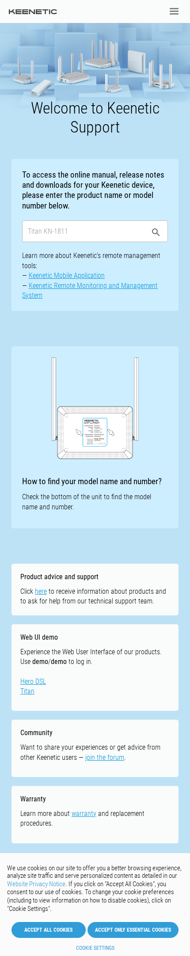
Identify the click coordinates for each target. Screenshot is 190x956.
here (41, 591)
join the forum (104, 757)
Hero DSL (33, 681)
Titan (27, 691)
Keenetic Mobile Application (67, 275)
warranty (84, 813)
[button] (174, 11)
